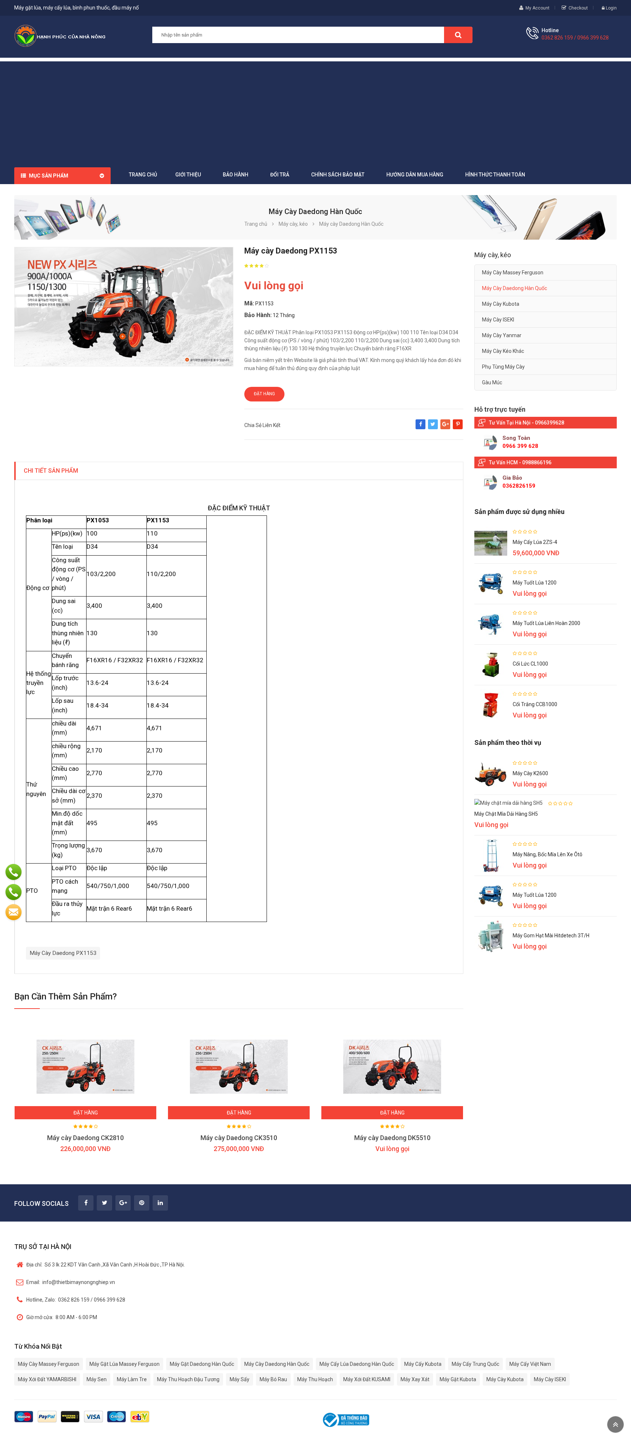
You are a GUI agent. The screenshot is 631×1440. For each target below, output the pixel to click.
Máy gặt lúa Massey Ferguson (124, 1364)
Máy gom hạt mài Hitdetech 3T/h (551, 935)
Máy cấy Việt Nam (530, 1364)
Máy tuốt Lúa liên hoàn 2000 (546, 623)
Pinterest (458, 427)
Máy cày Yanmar (501, 335)
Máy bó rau (273, 1379)
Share (420, 427)
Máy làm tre (132, 1379)
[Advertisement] (315, 112)
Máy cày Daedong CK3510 (238, 1138)
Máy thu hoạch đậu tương (188, 1379)
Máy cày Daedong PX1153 (63, 953)
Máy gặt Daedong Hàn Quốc (202, 1364)
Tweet (433, 427)
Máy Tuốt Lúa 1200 (535, 583)
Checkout (578, 8)
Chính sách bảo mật (337, 175)
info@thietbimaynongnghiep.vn (70, 1282)
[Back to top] (615, 1424)
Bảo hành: (258, 315)
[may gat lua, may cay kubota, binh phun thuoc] (60, 35)
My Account (537, 8)
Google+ (445, 427)
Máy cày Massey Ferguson (512, 272)
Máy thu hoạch (315, 1379)
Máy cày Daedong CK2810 (85, 1138)
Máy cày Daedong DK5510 (392, 1138)
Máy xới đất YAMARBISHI (47, 1379)
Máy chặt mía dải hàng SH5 (506, 814)
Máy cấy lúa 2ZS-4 (535, 542)
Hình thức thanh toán (495, 175)
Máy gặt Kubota (458, 1379)
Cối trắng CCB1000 (535, 704)
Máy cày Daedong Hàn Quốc (514, 288)
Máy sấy (239, 1379)
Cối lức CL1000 (530, 664)
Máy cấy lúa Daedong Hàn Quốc (357, 1364)
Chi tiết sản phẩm (51, 470)
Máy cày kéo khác (503, 351)
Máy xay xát (415, 1379)
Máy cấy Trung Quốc (475, 1364)
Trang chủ (143, 175)
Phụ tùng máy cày (503, 367)
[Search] (458, 35)
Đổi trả (279, 175)
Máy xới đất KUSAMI (366, 1379)
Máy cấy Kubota (422, 1364)
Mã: (249, 303)
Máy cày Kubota (500, 304)
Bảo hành (235, 175)
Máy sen (97, 1379)
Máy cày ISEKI (498, 320)
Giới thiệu (188, 175)
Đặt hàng (264, 393)
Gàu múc (492, 382)
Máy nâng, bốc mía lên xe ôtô (547, 854)
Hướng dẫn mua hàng (414, 175)
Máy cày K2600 (530, 773)
